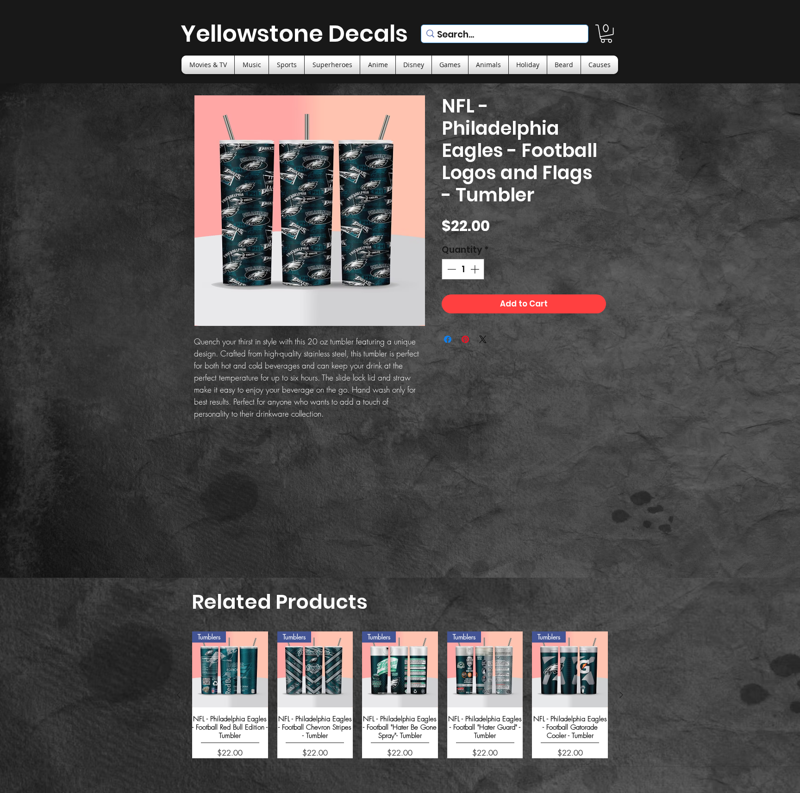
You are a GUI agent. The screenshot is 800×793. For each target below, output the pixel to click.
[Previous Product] (178, 694)
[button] (606, 34)
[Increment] (475, 269)
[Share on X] (482, 339)
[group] (400, 694)
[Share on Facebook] (447, 339)
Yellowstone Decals (294, 33)
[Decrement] (450, 269)
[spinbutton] (463, 269)
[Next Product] (621, 694)
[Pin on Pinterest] (465, 339)
